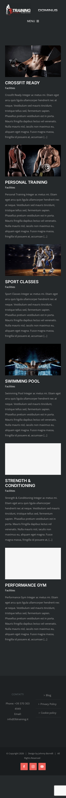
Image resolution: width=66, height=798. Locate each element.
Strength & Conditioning (20, 483)
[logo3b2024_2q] (18, 4)
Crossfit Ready (22, 82)
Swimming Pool (22, 381)
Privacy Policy (48, 704)
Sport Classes (21, 281)
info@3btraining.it (17, 719)
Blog (48, 695)
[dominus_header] (48, 10)
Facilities (10, 88)
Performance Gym (25, 585)
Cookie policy (48, 712)
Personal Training (26, 182)
